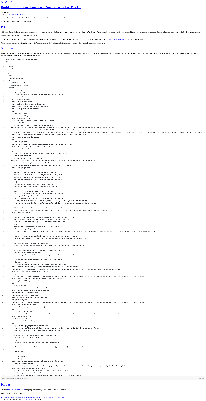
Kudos (5, 384)
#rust (24, 14)
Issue (4, 27)
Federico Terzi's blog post (16, 390)
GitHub (26, 378)
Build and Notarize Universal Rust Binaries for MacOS (41, 7)
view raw (201, 378)
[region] (103, 217)
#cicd (8, 14)
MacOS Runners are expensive (118, 39)
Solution (7, 48)
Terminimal (28, 399)
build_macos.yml (7, 378)
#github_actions (16, 14)
